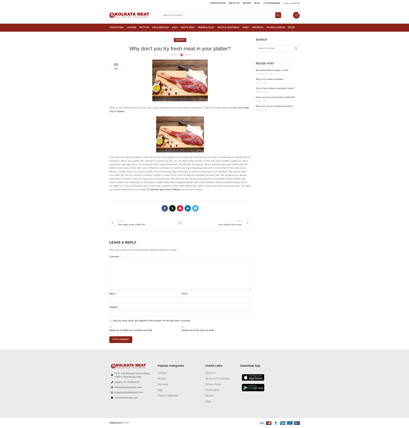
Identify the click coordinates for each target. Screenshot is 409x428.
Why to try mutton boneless (269, 79)
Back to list (180, 223)
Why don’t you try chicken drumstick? (274, 106)
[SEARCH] (296, 48)
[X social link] (172, 208)
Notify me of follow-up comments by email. (130, 330)
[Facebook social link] (165, 208)
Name (113, 293)
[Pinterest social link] (180, 208)
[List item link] (180, 373)
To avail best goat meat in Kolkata (163, 190)
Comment (115, 256)
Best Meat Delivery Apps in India (272, 70)
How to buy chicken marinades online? (275, 88)
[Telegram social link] (195, 208)
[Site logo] (129, 15)
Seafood (180, 40)
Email (185, 293)
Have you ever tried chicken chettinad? (275, 97)
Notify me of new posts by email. (198, 330)
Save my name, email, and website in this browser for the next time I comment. (152, 321)
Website (113, 307)
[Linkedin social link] (188, 208)
